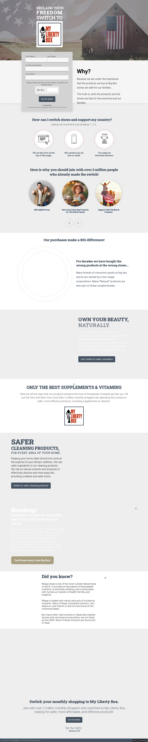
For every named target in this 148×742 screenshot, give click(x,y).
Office (134, 740)
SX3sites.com (16, 740)
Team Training (142, 740)
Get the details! (47, 99)
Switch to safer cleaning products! (31, 485)
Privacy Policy (36, 740)
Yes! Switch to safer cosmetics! (97, 359)
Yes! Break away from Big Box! (32, 560)
